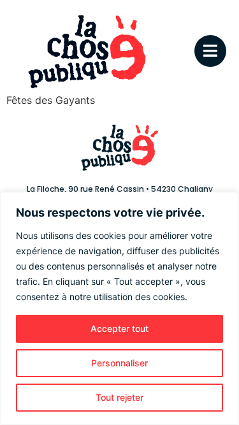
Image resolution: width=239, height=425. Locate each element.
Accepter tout (119, 328)
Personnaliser (119, 362)
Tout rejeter (119, 397)
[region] (119, 308)
